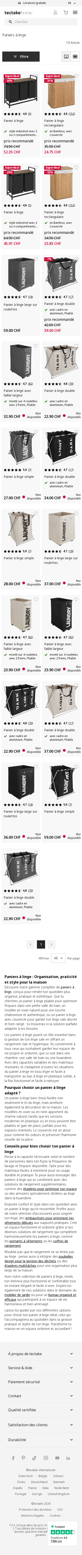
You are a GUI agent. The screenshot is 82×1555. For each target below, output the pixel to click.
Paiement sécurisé (24, 1381)
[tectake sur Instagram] (46, 1458)
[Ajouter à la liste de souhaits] (36, 76)
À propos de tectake (25, 1353)
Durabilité (17, 1439)
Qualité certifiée (22, 1409)
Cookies (55, 1516)
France (32, 1488)
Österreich (25, 1476)
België (42, 1476)
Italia (46, 1488)
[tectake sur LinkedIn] (68, 1458)
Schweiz (58, 1476)
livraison (40, 1528)
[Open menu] (75, 12)
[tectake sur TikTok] (34, 1458)
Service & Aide (20, 1367)
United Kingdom (59, 1494)
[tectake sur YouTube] (57, 1458)
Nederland (61, 1488)
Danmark (59, 1482)
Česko (21, 1482)
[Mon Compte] (55, 12)
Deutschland (39, 1482)
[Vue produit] (66, 57)
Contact (14, 1395)
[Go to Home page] (19, 12)
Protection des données (35, 1510)
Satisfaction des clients (28, 1424)
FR (69, 3)
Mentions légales (32, 1516)
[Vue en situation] (75, 57)
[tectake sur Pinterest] (23, 1458)
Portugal (20, 1494)
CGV (60, 1510)
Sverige (37, 1494)
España (18, 1488)
